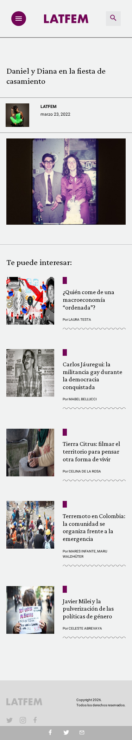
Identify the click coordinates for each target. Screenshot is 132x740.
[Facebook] (36, 720)
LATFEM (48, 106)
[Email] (81, 733)
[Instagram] (23, 720)
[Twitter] (66, 733)
